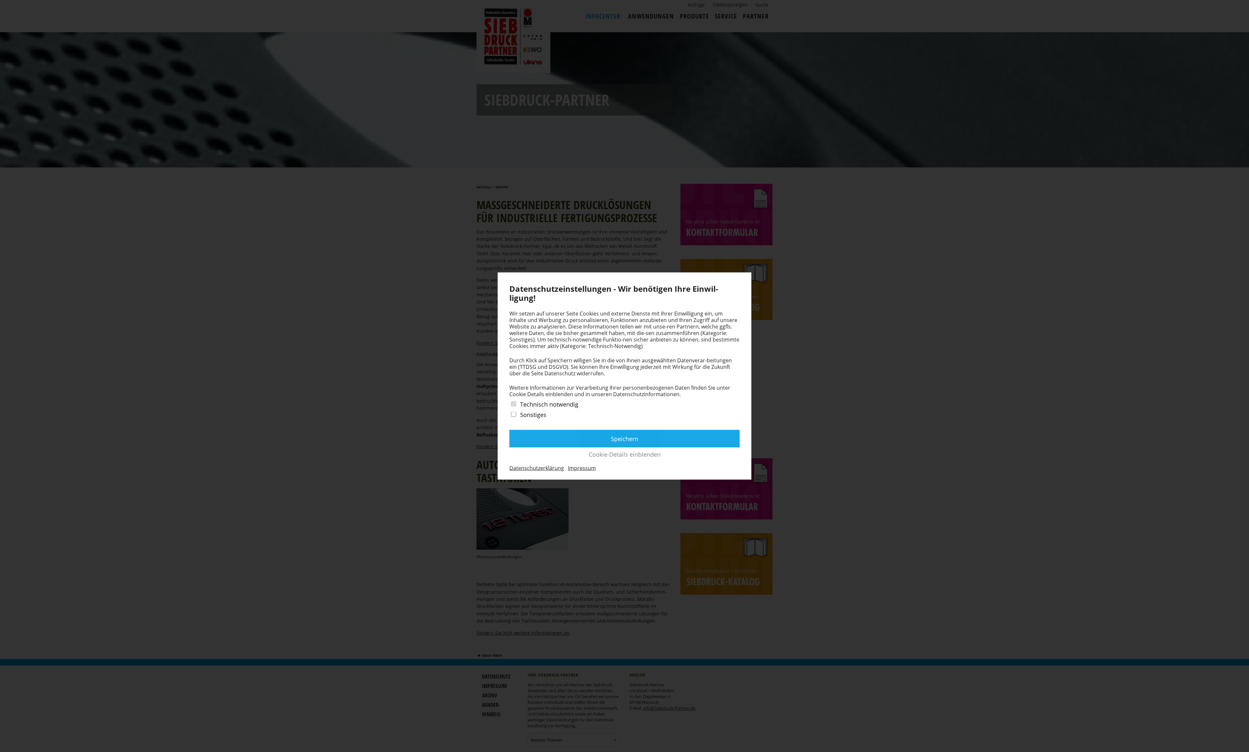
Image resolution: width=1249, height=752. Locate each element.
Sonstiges (533, 415)
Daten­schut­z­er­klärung (536, 467)
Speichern (624, 438)
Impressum (582, 467)
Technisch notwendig (549, 404)
